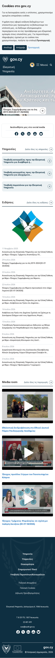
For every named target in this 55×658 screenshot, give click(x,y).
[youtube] (35, 134)
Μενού (44, 64)
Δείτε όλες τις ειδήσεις (37, 202)
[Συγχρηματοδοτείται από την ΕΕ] (17, 649)
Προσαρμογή (33, 47)
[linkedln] (29, 134)
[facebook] (16, 134)
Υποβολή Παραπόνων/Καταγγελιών (27, 574)
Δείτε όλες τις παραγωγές (36, 382)
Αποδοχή (8, 47)
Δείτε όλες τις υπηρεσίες (36, 149)
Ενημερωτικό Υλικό (27, 569)
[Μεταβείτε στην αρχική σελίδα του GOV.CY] (12, 59)
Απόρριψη (20, 47)
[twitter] (22, 134)
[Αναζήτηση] (51, 65)
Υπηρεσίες (27, 559)
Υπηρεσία (27, 554)
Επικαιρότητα (27, 564)
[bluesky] (41, 134)
